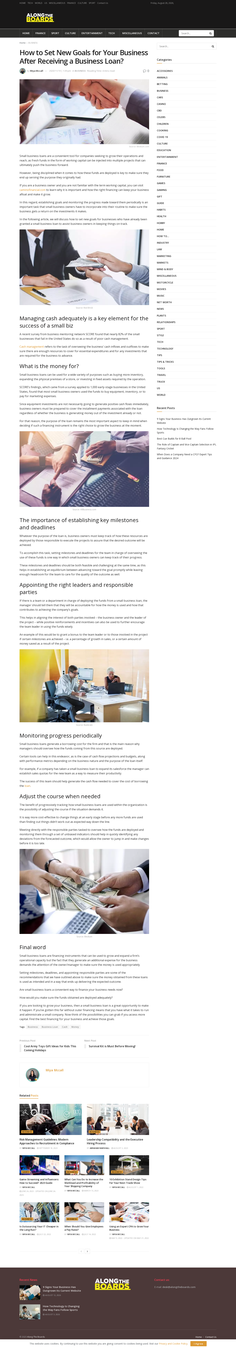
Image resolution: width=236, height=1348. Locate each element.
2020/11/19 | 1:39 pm (60, 70)
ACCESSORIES (165, 71)
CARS (160, 97)
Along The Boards (36, 1336)
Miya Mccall (36, 70)
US (45, 3)
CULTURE (82, 3)
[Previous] (81, 1251)
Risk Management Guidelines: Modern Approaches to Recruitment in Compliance (47, 1141)
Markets (162, 262)
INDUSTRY (163, 242)
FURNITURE (163, 176)
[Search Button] (211, 33)
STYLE (160, 335)
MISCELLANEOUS (57, 3)
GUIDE (160, 203)
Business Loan (50, 1026)
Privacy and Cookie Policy (173, 1343)
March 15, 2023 (90, 1190)
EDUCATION (164, 150)
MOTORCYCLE (165, 282)
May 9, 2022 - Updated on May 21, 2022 (130, 1238)
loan (27, 786)
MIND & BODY (165, 269)
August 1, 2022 (135, 1187)
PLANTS (161, 315)
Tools (161, 368)
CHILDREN (163, 123)
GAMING (162, 190)
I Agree (198, 1343)
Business (33, 1026)
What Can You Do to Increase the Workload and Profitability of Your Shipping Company (83, 1183)
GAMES (25, 1172)
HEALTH (161, 216)
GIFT (159, 196)
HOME (23, 3)
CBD (159, 110)
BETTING (162, 84)
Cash (65, 1026)
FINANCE (71, 3)
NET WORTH (164, 302)
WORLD (38, 3)
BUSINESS (32, 42)
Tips (159, 355)
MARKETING (164, 256)
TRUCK (161, 381)
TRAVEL (161, 375)
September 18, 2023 (48, 1148)
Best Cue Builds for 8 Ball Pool (174, 438)
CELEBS (161, 117)
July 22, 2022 (45, 1234)
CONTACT (153, 33)
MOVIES (161, 289)
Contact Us (102, 3)
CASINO (161, 104)
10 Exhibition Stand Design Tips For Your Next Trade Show (127, 1181)
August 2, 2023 (120, 1148)
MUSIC (160, 295)
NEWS (160, 308)
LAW (159, 249)
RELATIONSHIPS (166, 322)
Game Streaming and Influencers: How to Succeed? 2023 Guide (39, 1181)
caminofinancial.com (32, 190)
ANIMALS (162, 77)
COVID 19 (162, 137)
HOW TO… (163, 236)
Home (23, 42)
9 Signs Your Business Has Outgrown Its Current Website (62, 1288)
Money (75, 1026)
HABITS (161, 209)
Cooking (162, 130)
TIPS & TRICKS (165, 361)
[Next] (87, 1251)
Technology (165, 348)
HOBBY (161, 223)
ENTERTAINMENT (92, 33)
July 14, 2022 (89, 1234)
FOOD (160, 170)
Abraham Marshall (100, 1148)
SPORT (92, 3)
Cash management (32, 347)
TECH (30, 3)
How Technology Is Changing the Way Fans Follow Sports (61, 1307)
